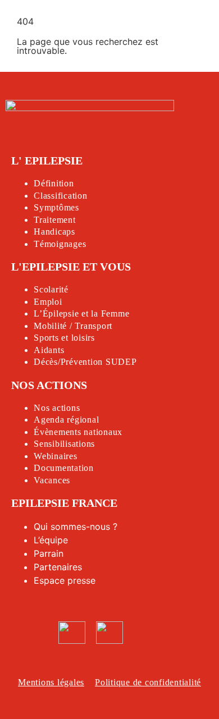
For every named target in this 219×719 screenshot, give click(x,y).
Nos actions (57, 408)
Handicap (52, 231)
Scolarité (51, 289)
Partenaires (58, 567)
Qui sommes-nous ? (75, 526)
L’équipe (51, 540)
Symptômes (56, 207)
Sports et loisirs (64, 337)
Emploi (48, 301)
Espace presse (64, 580)
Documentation (64, 468)
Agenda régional (66, 419)
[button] (169, 18)
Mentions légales (51, 682)
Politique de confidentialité (148, 682)
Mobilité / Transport (73, 326)
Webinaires (55, 456)
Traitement (55, 220)
